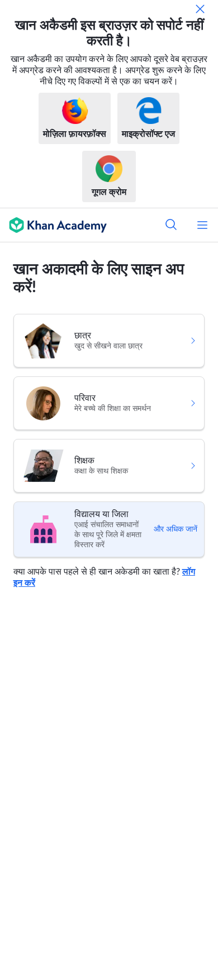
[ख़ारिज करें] (200, 9)
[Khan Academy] (53, 225)
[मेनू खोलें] (202, 225)
